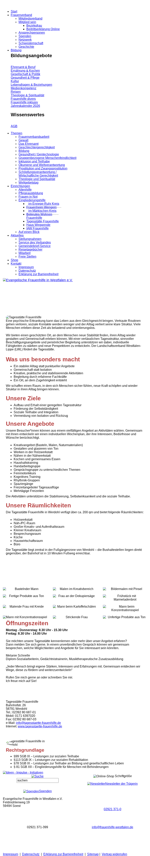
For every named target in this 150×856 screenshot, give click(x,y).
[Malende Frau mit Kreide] (25, 603)
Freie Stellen (27, 256)
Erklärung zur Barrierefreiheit (38, 274)
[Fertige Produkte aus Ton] (25, 592)
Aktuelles (17, 235)
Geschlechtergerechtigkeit (37, 147)
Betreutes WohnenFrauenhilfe (39, 216)
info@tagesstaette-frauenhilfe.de (38, 722)
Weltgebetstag (28, 182)
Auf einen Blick (29, 232)
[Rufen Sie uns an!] (112, 798)
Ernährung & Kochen (25, 70)
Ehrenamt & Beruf (23, 67)
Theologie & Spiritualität (27, 95)
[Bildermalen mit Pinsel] (125, 585)
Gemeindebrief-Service (35, 246)
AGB (14, 126)
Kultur (15, 81)
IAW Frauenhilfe (37, 228)
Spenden (25, 36)
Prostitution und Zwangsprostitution (43, 168)
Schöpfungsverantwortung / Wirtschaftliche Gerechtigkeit (38, 173)
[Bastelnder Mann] (25, 585)
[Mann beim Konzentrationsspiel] (125, 603)
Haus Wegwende (38, 224)
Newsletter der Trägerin (121, 783)
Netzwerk (25, 39)
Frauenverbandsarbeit (34, 136)
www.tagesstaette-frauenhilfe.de (40, 726)
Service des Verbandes (35, 242)
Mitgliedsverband (30, 18)
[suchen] (38, 780)
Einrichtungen (20, 186)
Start (14, 11)
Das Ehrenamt (28, 143)
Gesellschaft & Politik (25, 74)
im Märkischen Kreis (42, 210)
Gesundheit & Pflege (25, 77)
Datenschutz (27, 270)
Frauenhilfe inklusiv (24, 102)
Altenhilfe (25, 189)
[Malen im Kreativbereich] (75, 585)
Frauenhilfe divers (23, 98)
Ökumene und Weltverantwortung (42, 165)
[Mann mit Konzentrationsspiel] (25, 613)
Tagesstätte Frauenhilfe (42, 221)
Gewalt (23, 140)
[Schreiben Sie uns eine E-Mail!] (112, 816)
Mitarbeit (24, 253)
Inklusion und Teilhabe (34, 161)
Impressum (26, 267)
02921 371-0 (112, 809)
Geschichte (26, 46)
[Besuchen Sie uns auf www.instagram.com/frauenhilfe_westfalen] (8, 844)
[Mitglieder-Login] (1, 1)
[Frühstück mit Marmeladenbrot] (125, 592)
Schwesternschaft (31, 43)
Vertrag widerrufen (114, 854)
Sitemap (93, 854)
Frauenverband (21, 15)
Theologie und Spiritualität (37, 179)
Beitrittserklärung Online (43, 29)
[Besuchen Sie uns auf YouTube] (8, 850)
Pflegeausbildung (31, 193)
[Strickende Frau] (75, 613)
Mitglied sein (27, 22)
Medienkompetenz (23, 88)
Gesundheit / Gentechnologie (39, 154)
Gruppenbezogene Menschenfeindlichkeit (47, 158)
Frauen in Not (28, 196)
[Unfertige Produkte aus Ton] (125, 613)
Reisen (16, 91)
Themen (16, 133)
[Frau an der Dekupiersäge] (75, 592)
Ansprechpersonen (32, 32)
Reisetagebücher (30, 249)
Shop (14, 260)
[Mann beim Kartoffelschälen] (75, 603)
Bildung (16, 50)
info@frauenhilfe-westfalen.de (112, 827)
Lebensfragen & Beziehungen (31, 84)
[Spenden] (2, 7)
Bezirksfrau (34, 25)
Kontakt (16, 263)
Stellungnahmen (30, 239)
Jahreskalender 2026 (25, 105)
